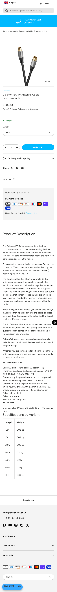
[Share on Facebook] (17, 168)
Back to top (28, 500)
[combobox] (28, 10)
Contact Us (31, 213)
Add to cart (38, 147)
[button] (47, 4)
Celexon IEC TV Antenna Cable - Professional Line (28, 31)
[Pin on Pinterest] (22, 168)
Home (5, 31)
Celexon (6, 90)
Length (6, 127)
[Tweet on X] (11, 168)
